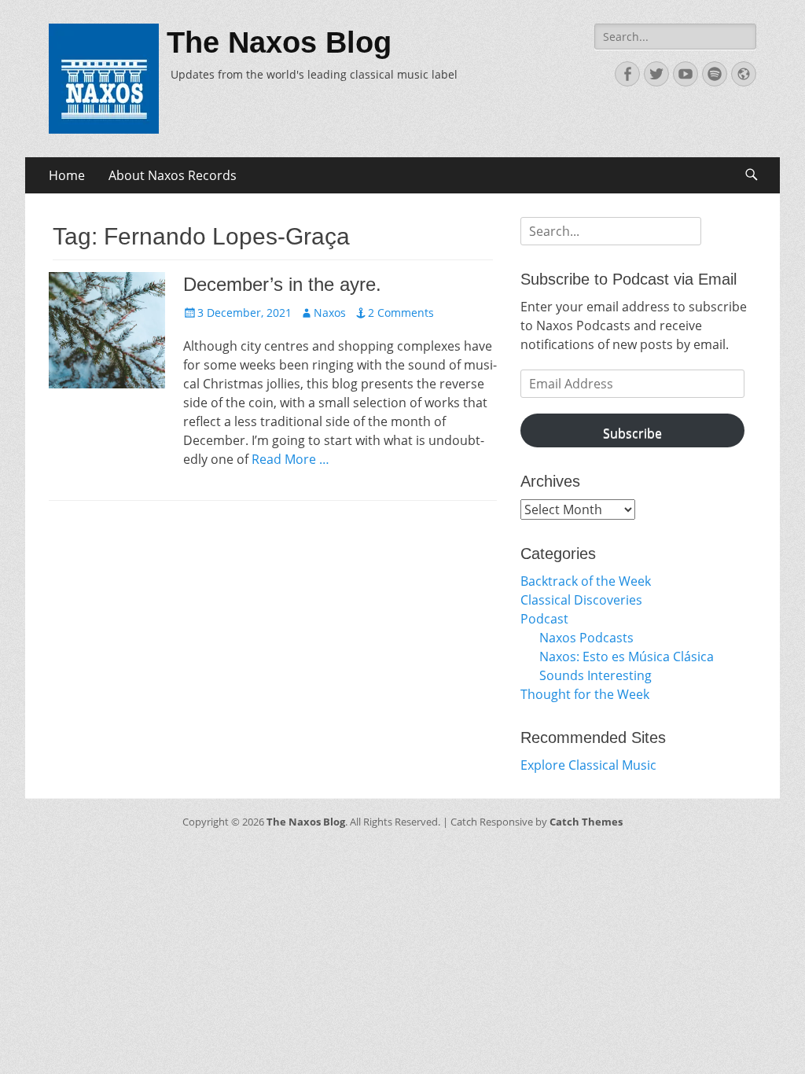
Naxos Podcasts (586, 637)
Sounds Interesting (595, 675)
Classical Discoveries (581, 600)
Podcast (544, 618)
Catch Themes (586, 822)
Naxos (330, 312)
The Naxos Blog (279, 42)
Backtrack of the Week (585, 581)
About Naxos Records (172, 175)
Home (67, 175)
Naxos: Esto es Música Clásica (626, 656)
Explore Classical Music (588, 765)
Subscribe (632, 433)
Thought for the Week (584, 694)
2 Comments (401, 312)
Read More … (290, 459)
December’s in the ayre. (282, 284)
